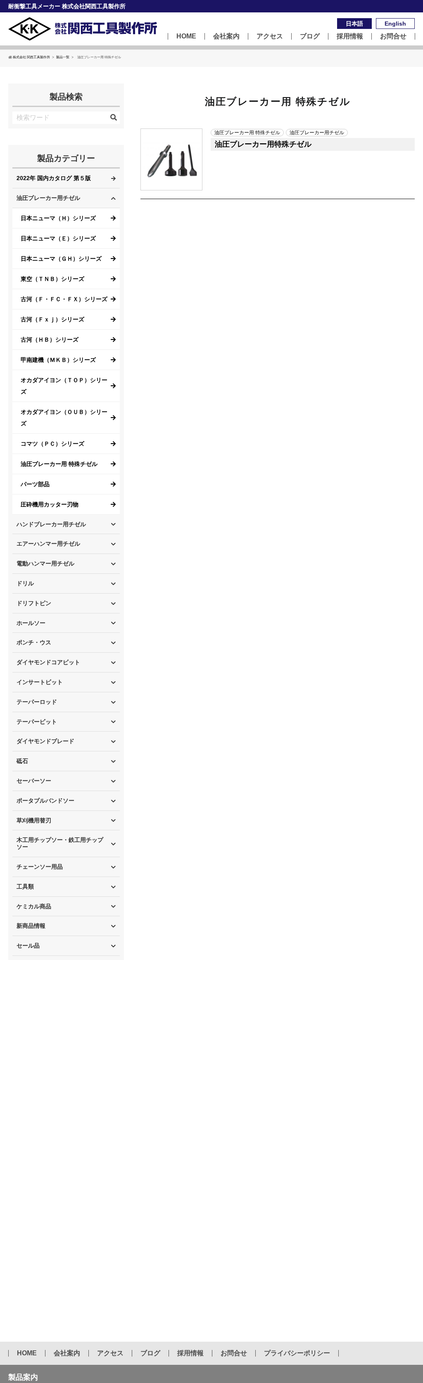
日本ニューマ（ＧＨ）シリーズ (61, 258)
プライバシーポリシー (297, 1353)
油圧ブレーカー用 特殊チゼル (59, 464)
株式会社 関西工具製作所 (31, 57)
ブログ (310, 36)
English (395, 23)
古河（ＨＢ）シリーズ (49, 339)
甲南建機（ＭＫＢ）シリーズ (58, 359)
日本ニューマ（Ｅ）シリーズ (58, 238)
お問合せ (393, 36)
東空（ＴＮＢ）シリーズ (52, 279)
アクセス (270, 36)
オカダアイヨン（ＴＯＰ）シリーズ (64, 386)
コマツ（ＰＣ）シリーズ (52, 443)
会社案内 (226, 36)
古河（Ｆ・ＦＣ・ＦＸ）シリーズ (64, 299)
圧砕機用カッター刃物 (49, 504)
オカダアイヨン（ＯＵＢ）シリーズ (64, 418)
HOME (186, 36)
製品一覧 (62, 57)
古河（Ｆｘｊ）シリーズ (52, 319)
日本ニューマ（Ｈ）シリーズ (58, 218)
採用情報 (350, 36)
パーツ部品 (35, 484)
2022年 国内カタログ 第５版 (54, 178)
